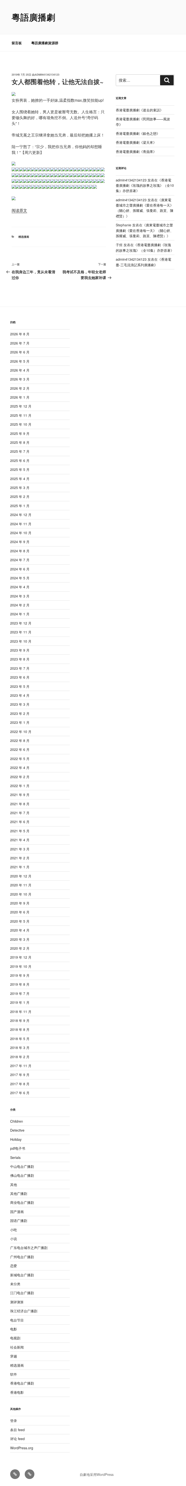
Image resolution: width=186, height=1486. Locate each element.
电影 (13, 1329)
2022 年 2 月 (20, 776)
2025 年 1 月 (20, 505)
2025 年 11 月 (20, 415)
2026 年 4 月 (20, 370)
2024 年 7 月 (20, 559)
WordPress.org (21, 1447)
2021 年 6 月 (20, 821)
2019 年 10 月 (20, 966)
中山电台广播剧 (22, 1166)
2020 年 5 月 (20, 921)
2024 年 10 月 (20, 532)
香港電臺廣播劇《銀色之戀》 (138, 133)
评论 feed (17, 1438)
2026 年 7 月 (20, 343)
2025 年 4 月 (20, 478)
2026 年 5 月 (20, 361)
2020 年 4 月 (20, 930)
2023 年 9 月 (20, 650)
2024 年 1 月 (20, 613)
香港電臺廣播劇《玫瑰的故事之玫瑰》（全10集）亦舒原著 (145, 185)
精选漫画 (23, 236)
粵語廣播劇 (33, 17)
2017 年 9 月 (20, 1074)
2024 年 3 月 (20, 596)
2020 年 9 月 (20, 903)
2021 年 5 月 (20, 830)
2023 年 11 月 (20, 632)
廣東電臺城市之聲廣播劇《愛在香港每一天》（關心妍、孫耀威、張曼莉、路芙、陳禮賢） (144, 207)
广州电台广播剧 (22, 1256)
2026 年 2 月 (20, 388)
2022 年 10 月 (20, 731)
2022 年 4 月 (20, 767)
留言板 (17, 42)
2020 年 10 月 (20, 894)
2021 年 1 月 (20, 866)
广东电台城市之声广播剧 (28, 1247)
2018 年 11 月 (20, 1011)
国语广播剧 (18, 1220)
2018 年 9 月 (20, 1020)
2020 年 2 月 (20, 948)
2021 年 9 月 (20, 794)
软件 (13, 1374)
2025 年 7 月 (20, 451)
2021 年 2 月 (20, 857)
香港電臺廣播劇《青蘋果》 (136, 151)
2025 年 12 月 (20, 406)
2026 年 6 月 (20, 352)
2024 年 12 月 (20, 514)
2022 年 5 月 (20, 758)
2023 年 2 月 (20, 713)
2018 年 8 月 (20, 1029)
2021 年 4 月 (20, 839)
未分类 (15, 1283)
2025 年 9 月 (20, 433)
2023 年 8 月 (20, 659)
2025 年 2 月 (20, 496)
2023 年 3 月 (20, 704)
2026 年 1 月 (20, 397)
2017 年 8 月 (20, 1083)
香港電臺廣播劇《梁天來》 (136, 142)
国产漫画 (17, 1211)
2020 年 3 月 (20, 939)
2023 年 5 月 (20, 686)
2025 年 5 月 (20, 469)
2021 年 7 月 (20, 812)
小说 (13, 1238)
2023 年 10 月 (20, 641)
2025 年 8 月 (20, 442)
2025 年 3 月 (20, 487)
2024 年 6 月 (20, 569)
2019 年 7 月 (20, 993)
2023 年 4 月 (20, 695)
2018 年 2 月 (20, 1056)
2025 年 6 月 (20, 460)
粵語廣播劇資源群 (44, 42)
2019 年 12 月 (20, 957)
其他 (13, 1184)
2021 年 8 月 (20, 803)
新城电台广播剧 (22, 1274)
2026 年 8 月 (20, 333)
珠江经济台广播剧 (23, 1310)
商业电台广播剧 (22, 1202)
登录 (13, 1420)
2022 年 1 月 (20, 785)
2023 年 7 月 (20, 668)
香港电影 (17, 1392)
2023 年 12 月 (20, 623)
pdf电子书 (17, 1148)
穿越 (13, 1356)
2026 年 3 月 (20, 379)
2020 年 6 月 (20, 912)
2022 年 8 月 (20, 740)
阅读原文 (19, 210)
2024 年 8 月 (20, 550)
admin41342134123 (47, 74)
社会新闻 (17, 1347)
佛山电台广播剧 (22, 1175)
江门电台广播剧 (22, 1292)
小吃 (13, 1229)
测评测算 (17, 1301)
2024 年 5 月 (20, 577)
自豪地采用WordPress (97, 1474)
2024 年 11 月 (20, 523)
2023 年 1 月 (20, 722)
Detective (17, 1130)
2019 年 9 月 (20, 975)
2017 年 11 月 (20, 1065)
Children (16, 1121)
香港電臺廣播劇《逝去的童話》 (139, 110)
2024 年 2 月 (20, 605)
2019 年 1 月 (20, 1002)
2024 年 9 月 (20, 541)
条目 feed (17, 1429)
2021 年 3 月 (20, 849)
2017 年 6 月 (20, 1092)
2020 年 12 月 (20, 876)
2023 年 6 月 (20, 677)
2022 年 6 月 (20, 749)
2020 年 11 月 (20, 885)
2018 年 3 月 (20, 1047)
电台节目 (17, 1320)
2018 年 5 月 (20, 1038)
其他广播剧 (18, 1193)
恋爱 (13, 1265)
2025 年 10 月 (20, 424)
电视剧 (15, 1337)
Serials (15, 1157)
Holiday (16, 1139)
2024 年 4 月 (20, 586)
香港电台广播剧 (22, 1383)
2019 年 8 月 (20, 984)
